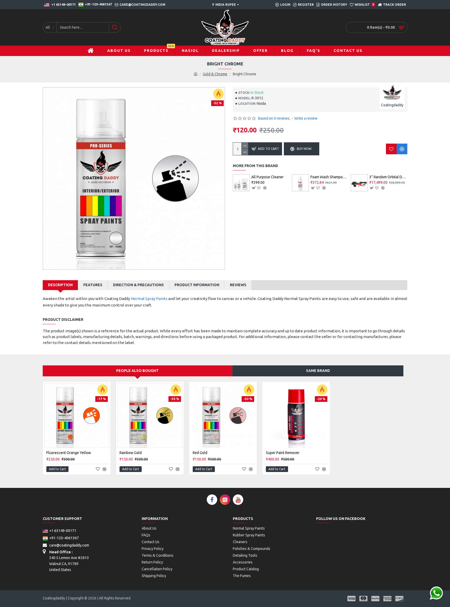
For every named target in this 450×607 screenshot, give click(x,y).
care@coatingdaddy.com (68, 545)
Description (60, 285)
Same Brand (318, 371)
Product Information (196, 285)
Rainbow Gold (131, 453)
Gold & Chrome (215, 74)
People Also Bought (137, 371)
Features (92, 285)
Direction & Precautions (138, 285)
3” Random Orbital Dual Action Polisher (388, 177)
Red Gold (200, 453)
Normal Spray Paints (149, 298)
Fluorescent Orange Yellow (68, 453)
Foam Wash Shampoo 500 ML (329, 177)
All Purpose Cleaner (267, 177)
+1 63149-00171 (62, 531)
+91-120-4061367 (64, 538)
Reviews (238, 285)
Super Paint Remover (282, 453)
